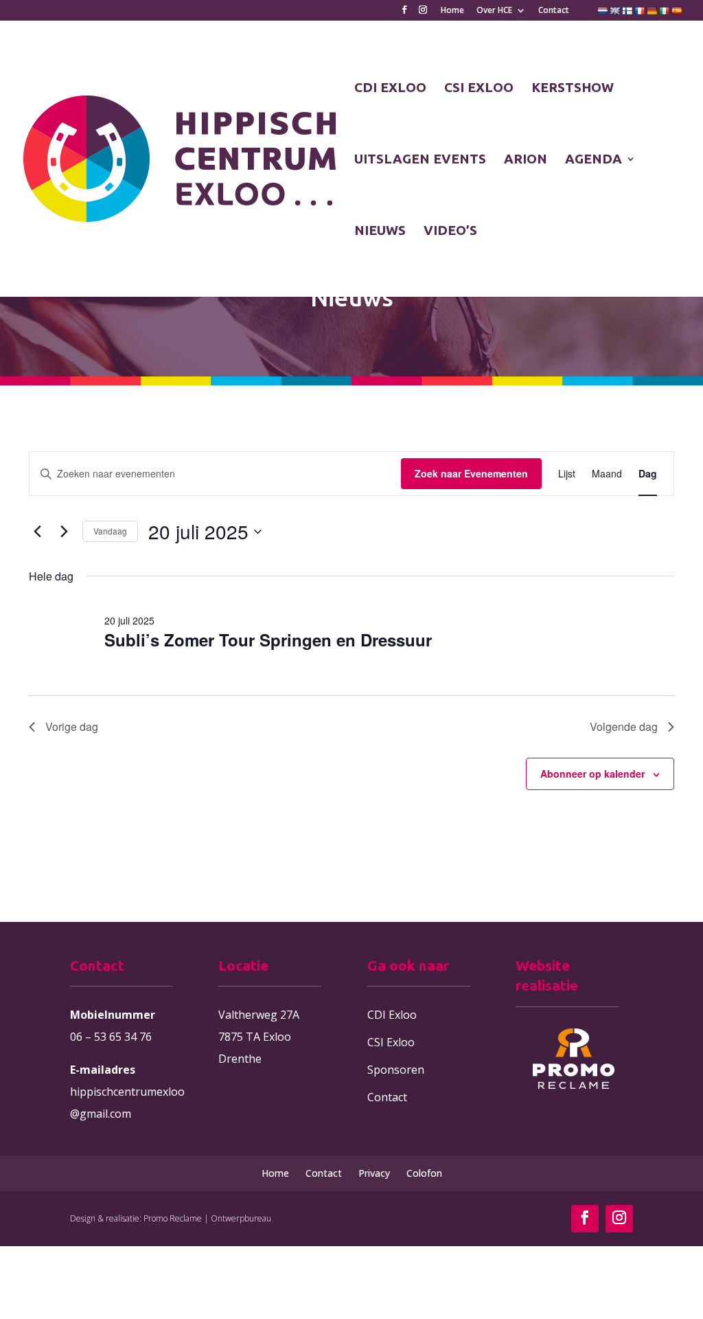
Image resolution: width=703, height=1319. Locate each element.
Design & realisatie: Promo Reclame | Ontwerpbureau (170, 1218)
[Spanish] (676, 11)
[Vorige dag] (37, 531)
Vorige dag (71, 726)
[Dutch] (602, 11)
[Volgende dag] (64, 531)
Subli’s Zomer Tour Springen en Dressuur (268, 639)
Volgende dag (624, 726)
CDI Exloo (392, 1014)
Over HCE (494, 11)
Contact (553, 11)
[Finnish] (627, 11)
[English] (615, 11)
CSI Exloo (391, 1042)
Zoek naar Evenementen (471, 473)
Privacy (374, 1173)
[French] (639, 11)
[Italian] (664, 11)
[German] (652, 11)
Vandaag (110, 531)
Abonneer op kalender (592, 773)
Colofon (424, 1173)
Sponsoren (395, 1069)
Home (452, 11)
